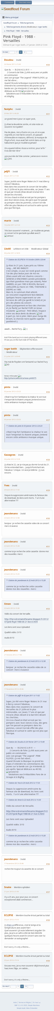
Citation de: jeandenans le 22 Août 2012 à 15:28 (27, 580)
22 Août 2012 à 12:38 (11, 518)
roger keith (42, 27)
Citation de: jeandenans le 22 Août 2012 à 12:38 (27, 661)
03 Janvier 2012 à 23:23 (12, 391)
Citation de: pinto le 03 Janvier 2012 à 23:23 (25, 426)
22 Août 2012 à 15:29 (11, 574)
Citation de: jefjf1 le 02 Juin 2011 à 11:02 (24, 695)
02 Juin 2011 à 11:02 (11, 176)
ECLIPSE (8, 915)
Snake (7, 887)
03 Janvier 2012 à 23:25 (12, 419)
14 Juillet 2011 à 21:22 (12, 225)
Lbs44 (7, 248)
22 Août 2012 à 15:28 (11, 546)
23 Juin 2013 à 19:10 (11, 920)
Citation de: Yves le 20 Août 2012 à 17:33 (24, 783)
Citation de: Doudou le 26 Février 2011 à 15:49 (26, 742)
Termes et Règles (25, 1002)
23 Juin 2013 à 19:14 (11, 960)
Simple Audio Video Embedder (27, 1008)
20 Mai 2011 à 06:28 (11, 113)
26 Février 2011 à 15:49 (12, 64)
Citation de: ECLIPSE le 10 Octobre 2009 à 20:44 (26, 259)
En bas (5, 52)
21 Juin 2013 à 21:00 (11, 891)
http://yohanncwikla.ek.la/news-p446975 (20, 378)
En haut (6, 986)
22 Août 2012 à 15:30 (11, 608)
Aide (15, 1002)
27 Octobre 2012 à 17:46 (13, 655)
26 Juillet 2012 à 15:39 (12, 459)
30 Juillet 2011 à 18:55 (12, 253)
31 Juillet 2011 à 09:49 (12, 356)
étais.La (10, 925)
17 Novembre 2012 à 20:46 (13, 689)
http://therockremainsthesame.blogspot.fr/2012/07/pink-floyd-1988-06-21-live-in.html (26, 620)
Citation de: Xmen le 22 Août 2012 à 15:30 (24, 800)
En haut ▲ (37, 1002)
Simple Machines (34, 1005)
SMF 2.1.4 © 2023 (20, 1005)
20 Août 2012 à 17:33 (11, 490)
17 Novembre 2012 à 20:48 (13, 863)
